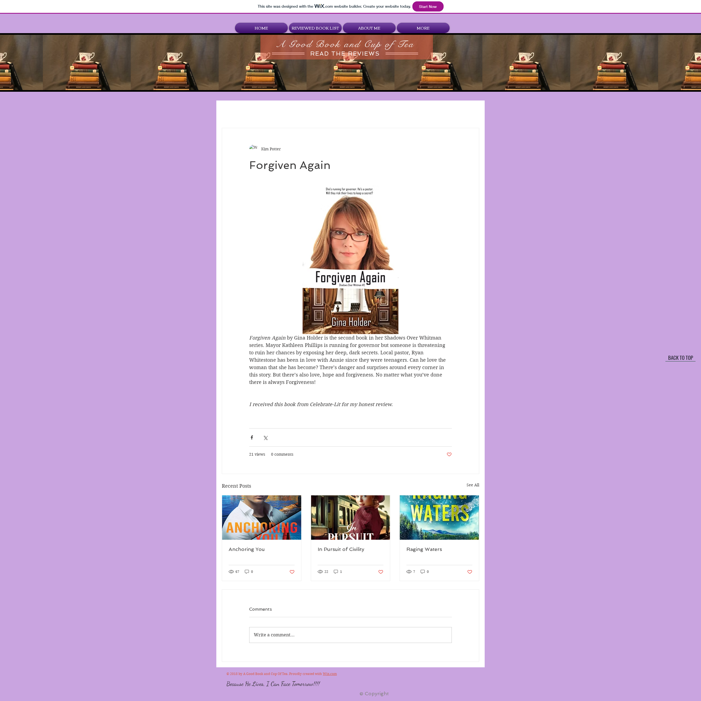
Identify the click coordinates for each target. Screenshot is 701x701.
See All (473, 484)
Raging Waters (424, 549)
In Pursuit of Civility (341, 549)
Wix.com (330, 674)
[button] (315, 28)
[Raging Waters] (439, 517)
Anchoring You (247, 549)
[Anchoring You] (261, 517)
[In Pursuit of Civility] (350, 517)
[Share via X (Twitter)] (265, 437)
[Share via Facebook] (251, 437)
